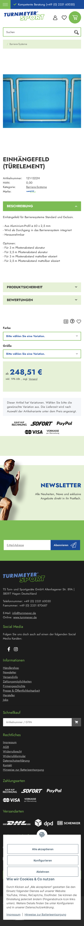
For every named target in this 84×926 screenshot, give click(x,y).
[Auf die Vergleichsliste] (66, 321)
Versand (33, 379)
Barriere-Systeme (36, 187)
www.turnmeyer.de (25, 617)
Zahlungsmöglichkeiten (17, 681)
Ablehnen (42, 871)
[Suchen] (77, 32)
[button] (55, 17)
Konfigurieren (43, 860)
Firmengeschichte (14, 686)
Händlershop (11, 668)
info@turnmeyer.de (24, 613)
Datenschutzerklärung (16, 760)
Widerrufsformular (14, 756)
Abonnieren (61, 545)
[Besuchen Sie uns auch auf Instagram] (16, 649)
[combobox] (42, 336)
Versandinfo (10, 677)
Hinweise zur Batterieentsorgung (45, 914)
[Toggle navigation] (5, 4)
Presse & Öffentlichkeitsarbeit (21, 690)
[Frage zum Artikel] (72, 321)
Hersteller (9, 695)
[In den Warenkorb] (6, 57)
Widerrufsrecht (12, 751)
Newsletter (9, 672)
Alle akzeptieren (43, 849)
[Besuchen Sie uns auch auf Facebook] (9, 649)
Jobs (5, 700)
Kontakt (7, 765)
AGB (6, 747)
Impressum (13, 914)
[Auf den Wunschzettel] (79, 321)
